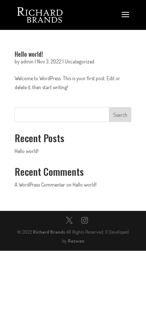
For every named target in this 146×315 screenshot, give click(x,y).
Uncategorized (79, 61)
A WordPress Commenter (40, 184)
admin (27, 61)
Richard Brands (49, 232)
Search (120, 115)
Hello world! (29, 54)
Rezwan (76, 241)
